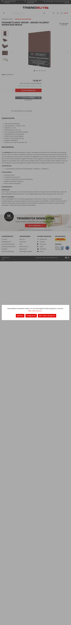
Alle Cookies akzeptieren (47, 316)
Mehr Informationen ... (35, 311)
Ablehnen (20, 316)
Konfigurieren (31, 316)
